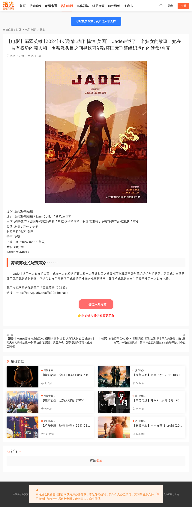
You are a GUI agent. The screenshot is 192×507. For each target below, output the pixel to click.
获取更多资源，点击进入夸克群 (96, 21)
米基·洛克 (20, 221)
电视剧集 (83, 6)
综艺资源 (98, 6)
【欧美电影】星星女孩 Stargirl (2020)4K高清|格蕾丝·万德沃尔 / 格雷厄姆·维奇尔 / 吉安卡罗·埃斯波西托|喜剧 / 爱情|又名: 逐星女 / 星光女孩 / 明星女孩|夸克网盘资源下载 (157, 425)
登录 (99, 460)
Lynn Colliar (44, 216)
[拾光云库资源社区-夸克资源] (8, 5)
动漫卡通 (51, 6)
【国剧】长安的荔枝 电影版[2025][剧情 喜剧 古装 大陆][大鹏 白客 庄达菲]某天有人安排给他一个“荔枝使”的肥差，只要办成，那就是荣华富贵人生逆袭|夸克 (50, 342)
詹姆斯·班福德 (23, 211)
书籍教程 (35, 6)
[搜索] (161, 6)
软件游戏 (114, 6)
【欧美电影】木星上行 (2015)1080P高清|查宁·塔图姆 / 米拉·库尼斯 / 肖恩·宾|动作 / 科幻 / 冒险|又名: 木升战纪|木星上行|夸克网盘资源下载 (157, 375)
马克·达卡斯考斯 (69, 221)
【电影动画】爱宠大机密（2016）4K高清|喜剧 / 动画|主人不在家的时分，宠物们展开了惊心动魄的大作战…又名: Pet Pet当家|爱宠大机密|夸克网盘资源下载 (66, 400)
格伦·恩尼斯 (63, 216)
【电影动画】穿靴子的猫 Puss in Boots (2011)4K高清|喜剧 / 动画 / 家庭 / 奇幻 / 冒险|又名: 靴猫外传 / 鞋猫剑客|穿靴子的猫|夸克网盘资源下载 (66, 375)
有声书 (128, 6)
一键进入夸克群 (96, 304)
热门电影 (67, 6)
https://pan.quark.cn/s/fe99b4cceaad (42, 293)
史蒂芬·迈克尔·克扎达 (115, 221)
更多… (137, 221)
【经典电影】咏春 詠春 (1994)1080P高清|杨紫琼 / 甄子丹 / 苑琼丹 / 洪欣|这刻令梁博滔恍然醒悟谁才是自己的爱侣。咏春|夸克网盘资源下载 (66, 425)
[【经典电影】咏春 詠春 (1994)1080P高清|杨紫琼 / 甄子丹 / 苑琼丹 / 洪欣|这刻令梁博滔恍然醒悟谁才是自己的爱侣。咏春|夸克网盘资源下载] (22, 427)
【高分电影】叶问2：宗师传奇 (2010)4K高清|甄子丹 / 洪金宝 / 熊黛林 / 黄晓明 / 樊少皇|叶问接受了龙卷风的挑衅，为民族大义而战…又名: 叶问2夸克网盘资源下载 (157, 400)
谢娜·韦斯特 (90, 221)
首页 (23, 6)
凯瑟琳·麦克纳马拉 (42, 221)
